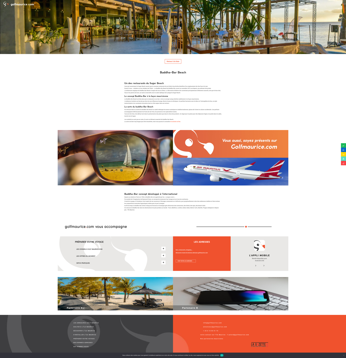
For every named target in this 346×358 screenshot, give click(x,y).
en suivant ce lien (175, 121)
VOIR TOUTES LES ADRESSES (185, 261)
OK (222, 355)
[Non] (344, 355)
